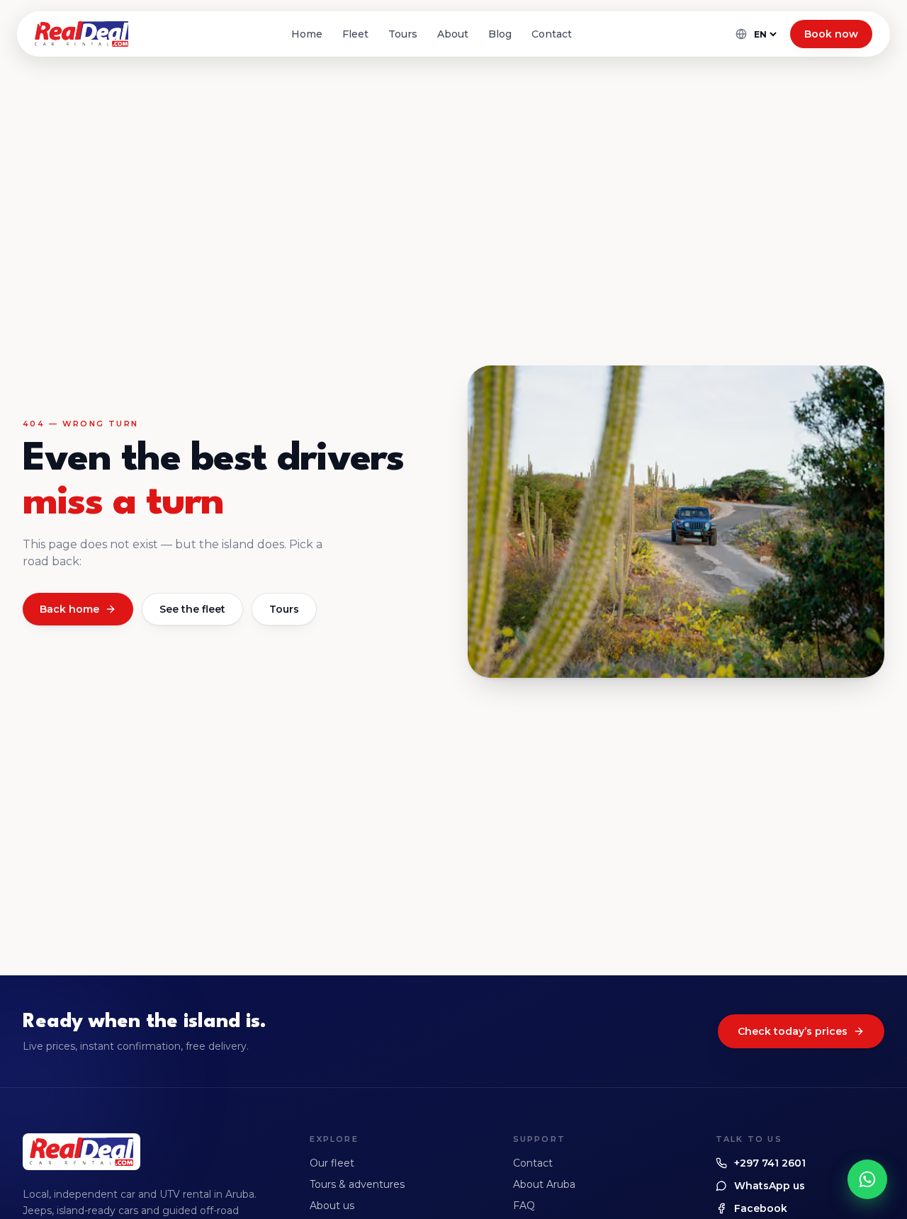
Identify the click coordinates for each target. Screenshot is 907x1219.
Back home (69, 609)
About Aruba (544, 1184)
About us (332, 1205)
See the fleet (192, 609)
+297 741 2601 (770, 1163)
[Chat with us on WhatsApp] (867, 1179)
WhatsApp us (769, 1185)
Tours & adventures (357, 1184)
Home (306, 34)
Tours (402, 34)
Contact (551, 34)
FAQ (524, 1205)
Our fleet (332, 1163)
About (452, 34)
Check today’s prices (792, 1031)
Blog (500, 34)
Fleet (355, 34)
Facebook (760, 1208)
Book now (831, 34)
